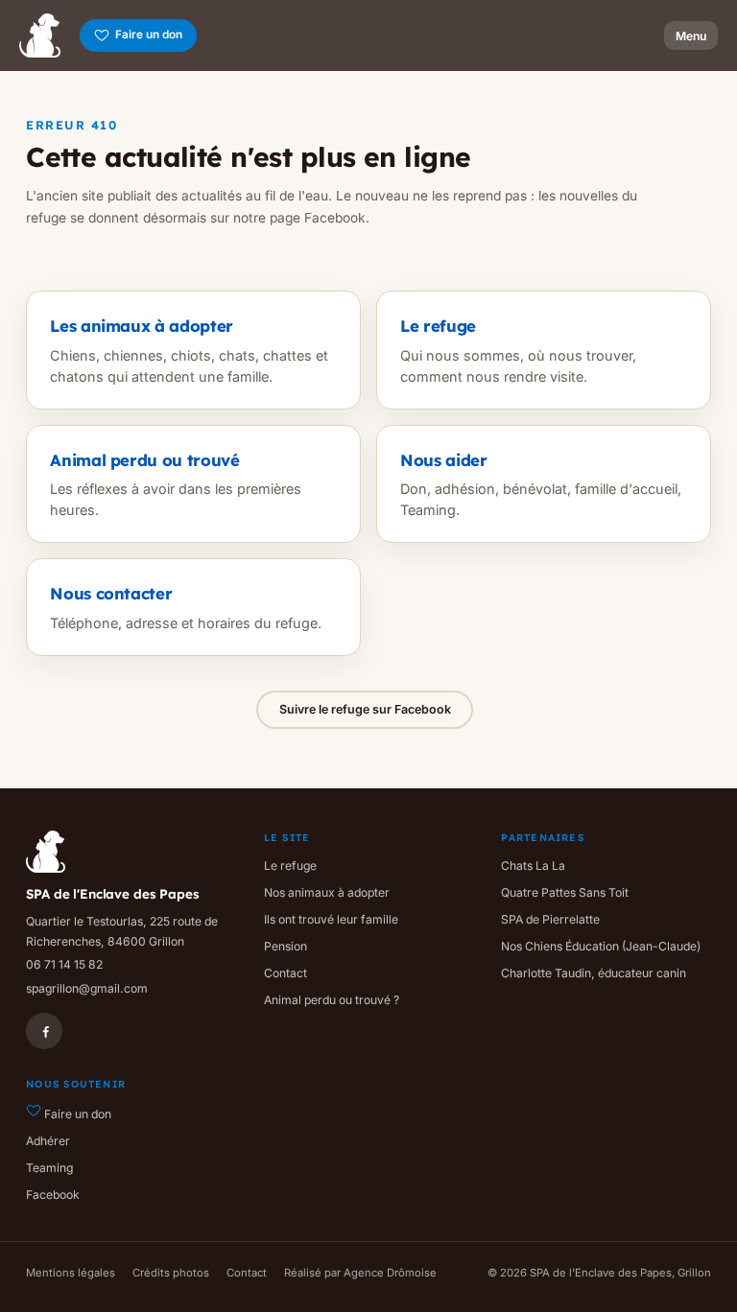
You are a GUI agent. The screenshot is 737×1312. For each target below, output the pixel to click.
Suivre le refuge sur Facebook (365, 709)
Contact (285, 973)
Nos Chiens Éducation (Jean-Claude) (601, 946)
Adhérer (48, 1141)
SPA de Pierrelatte (550, 919)
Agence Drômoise (390, 1272)
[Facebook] (44, 1031)
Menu (691, 36)
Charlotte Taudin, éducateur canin (593, 973)
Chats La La (533, 865)
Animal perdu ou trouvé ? (331, 1000)
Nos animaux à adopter (327, 892)
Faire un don (148, 34)
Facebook (53, 1194)
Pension (285, 946)
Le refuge (290, 865)
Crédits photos (170, 1272)
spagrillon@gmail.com (87, 988)
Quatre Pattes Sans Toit (565, 892)
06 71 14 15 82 (64, 964)
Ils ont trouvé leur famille (331, 919)
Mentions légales (70, 1272)
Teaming (49, 1167)
